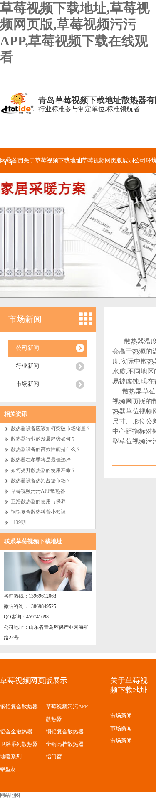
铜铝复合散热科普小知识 (38, 512)
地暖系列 (11, 756)
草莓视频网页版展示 (108, 160)
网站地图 (10, 795)
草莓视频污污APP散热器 (38, 491)
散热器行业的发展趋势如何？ (43, 439)
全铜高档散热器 (65, 744)
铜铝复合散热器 (65, 731)
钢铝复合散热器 (19, 706)
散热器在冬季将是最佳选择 (41, 460)
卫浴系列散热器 (19, 744)
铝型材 (8, 769)
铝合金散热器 (16, 731)
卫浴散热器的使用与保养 (38, 501)
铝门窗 (54, 756)
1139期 (18, 522)
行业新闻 (27, 366)
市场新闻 (25, 319)
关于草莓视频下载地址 (52, 160)
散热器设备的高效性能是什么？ (46, 449)
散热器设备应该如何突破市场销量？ (51, 428)
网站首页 (11, 160)
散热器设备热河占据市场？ (41, 481)
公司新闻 (27, 348)
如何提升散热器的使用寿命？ (43, 470)
